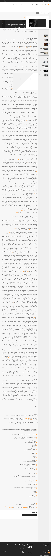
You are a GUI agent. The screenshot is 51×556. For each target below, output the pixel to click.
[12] (32, 101)
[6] (26, 47)
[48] (8, 357)
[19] (36, 171)
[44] (3, 280)
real (36, 507)
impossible (9, 507)
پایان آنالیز (43, 65)
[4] (15, 46)
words (12, 507)
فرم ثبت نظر (29, 515)
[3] (23, 46)
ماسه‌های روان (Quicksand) (41, 48)
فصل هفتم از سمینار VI (41, 44)
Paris (35, 504)
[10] (12, 88)
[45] (13, 302)
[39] (30, 241)
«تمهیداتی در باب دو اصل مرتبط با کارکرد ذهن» (41, 71)
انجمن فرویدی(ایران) (30, 551)
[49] (36, 402)
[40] (34, 244)
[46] (34, 317)
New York (32, 419)
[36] (21, 229)
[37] (9, 232)
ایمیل (16, 544)
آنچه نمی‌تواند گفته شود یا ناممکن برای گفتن (41, 62)
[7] (19, 47)
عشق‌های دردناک (42, 52)
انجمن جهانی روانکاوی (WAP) (29, 547)
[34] (15, 228)
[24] (14, 181)
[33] (19, 218)
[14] (18, 159)
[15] (27, 162)
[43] (23, 271)
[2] (30, 46)
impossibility (25, 507)
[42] (28, 271)
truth (9, 506)
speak (6, 506)
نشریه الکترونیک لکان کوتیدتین (22, 548)
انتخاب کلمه (42, 39)
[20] (10, 174)
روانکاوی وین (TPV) (30, 554)
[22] (7, 177)
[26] (6, 194)
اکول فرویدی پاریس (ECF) (21, 552)
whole (14, 506)
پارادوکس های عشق (41, 74)
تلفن (8, 544)
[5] (9, 46)
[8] (18, 67)
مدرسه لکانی (30, 549)
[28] (16, 195)
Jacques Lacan (27, 418)
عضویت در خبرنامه (9, 547)
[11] (19, 94)
